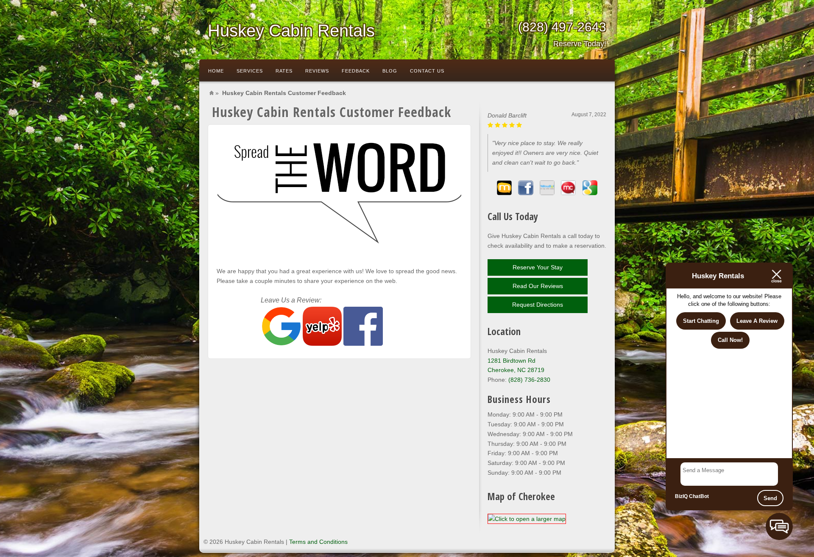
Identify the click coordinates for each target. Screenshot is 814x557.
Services (250, 70)
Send (770, 498)
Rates (284, 70)
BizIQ (681, 496)
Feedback (356, 70)
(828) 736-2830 (529, 379)
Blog (389, 70)
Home (216, 70)
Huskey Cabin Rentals (291, 30)
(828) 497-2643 (562, 34)
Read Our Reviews (538, 286)
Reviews (317, 70)
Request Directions (537, 304)
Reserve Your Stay (538, 267)
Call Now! (730, 340)
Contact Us (427, 70)
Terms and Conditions (318, 541)
